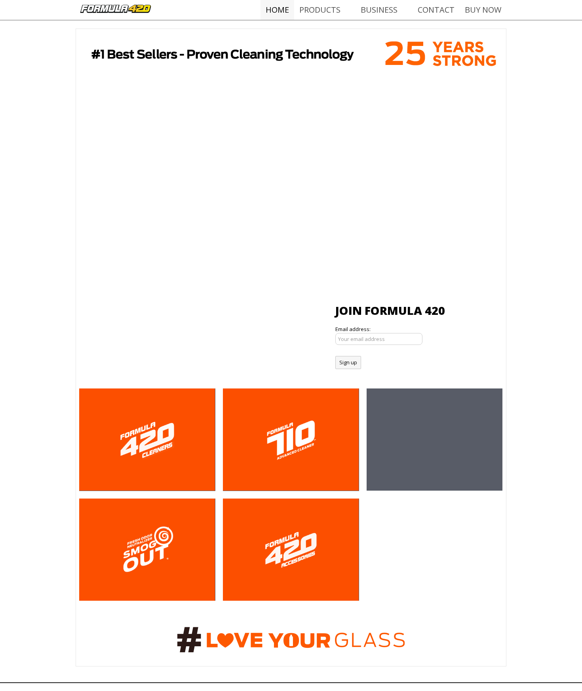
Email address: (353, 329)
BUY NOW (483, 9)
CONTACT (436, 9)
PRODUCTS (319, 9)
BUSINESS (379, 9)
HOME (277, 9)
